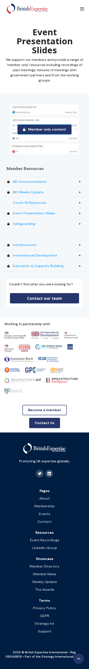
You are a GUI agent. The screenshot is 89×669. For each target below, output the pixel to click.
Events (44, 514)
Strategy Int (44, 623)
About (44, 498)
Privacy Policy (44, 608)
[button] (82, 8)
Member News (44, 574)
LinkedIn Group (44, 548)
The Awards (44, 589)
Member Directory (44, 566)
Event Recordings (44, 540)
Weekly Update (44, 582)
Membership (44, 506)
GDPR (44, 616)
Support (44, 631)
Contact (45, 521)
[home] (26, 8)
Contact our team (44, 298)
